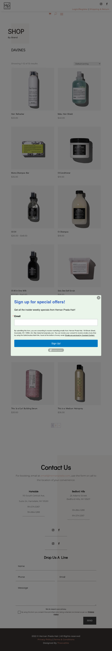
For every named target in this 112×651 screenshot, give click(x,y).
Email (17, 316)
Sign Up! (56, 343)
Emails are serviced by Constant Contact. (80, 335)
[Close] (98, 298)
